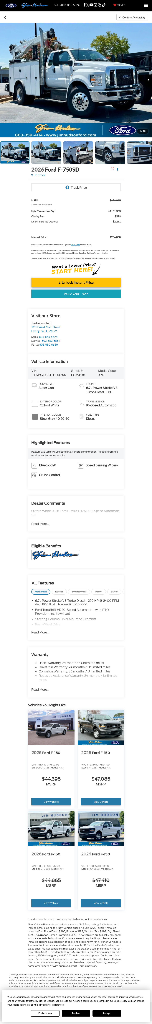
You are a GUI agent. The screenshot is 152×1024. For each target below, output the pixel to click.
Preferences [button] (58, 1005)
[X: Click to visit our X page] (87, 5)
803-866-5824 (48, 336)
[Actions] (117, 169)
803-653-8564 (51, 340)
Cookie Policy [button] (120, 1001)
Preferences (45, 1013)
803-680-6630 (48, 344)
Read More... (40, 524)
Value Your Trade (76, 294)
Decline (76, 1013)
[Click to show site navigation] (146, 5)
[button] (5, 17)
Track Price (79, 187)
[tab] (40, 592)
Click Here (75, 244)
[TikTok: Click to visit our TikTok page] (104, 5)
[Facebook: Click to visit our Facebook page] (84, 5)
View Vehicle (51, 802)
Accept (107, 1013)
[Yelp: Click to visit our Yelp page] (99, 5)
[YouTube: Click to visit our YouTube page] (91, 5)
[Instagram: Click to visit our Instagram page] (95, 5)
